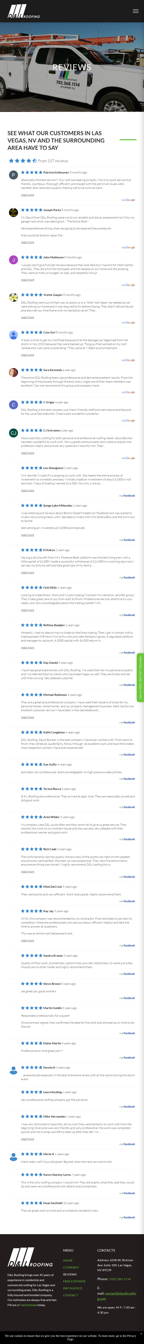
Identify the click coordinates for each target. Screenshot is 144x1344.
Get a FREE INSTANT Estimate (140, 677)
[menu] (136, 11)
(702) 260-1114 (120, 1279)
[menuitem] (77, 1260)
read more (27, 195)
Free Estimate (28, 1305)
